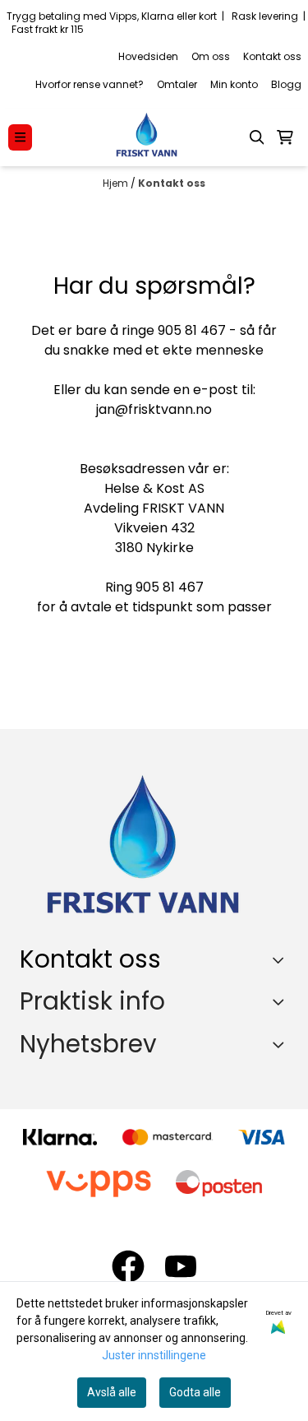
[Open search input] (257, 137)
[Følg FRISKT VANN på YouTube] (181, 1266)
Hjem (117, 183)
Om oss (210, 56)
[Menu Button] (20, 137)
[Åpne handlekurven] (285, 137)
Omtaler (177, 84)
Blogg (286, 84)
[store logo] (147, 137)
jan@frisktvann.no (154, 409)
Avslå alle (111, 1392)
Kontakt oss (272, 56)
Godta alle (195, 1392)
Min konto (234, 84)
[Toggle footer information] (282, 959)
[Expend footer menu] (282, 1001)
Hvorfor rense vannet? (89, 84)
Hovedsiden (148, 56)
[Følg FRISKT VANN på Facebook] (128, 1266)
